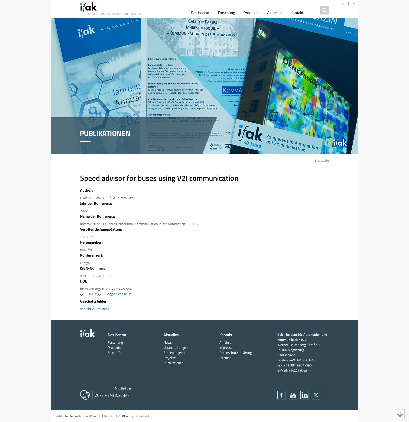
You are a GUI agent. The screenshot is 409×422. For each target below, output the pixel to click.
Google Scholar (116, 293)
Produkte (251, 13)
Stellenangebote (175, 352)
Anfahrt (225, 342)
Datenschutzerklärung (235, 352)
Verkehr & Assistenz (94, 308)
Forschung (226, 13)
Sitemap (225, 357)
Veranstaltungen (176, 347)
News (168, 342)
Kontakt (297, 13)
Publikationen (174, 362)
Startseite (321, 160)
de (344, 3)
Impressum (227, 347)
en (353, 3)
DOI (90, 293)
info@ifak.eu (297, 370)
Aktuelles (274, 13)
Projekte (170, 357)
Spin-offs (114, 352)
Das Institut (200, 13)
